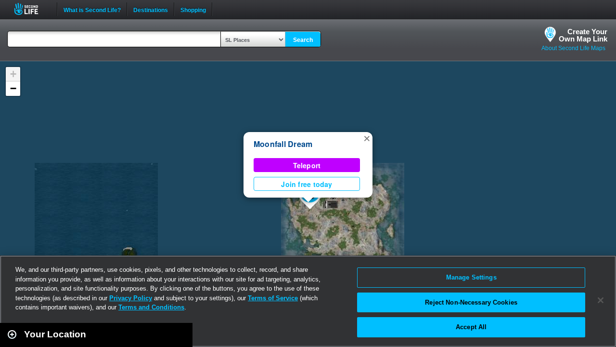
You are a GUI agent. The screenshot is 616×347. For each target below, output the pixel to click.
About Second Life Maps (573, 48)
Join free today (306, 184)
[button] (366, 138)
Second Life (31, 8)
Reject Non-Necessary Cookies (471, 302)
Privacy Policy (130, 298)
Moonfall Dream (283, 143)
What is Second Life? (92, 9)
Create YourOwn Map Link (583, 35)
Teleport (307, 165)
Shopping (193, 9)
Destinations (150, 9)
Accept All (471, 327)
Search (303, 40)
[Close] (600, 300)
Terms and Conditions (151, 307)
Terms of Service (273, 298)
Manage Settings (471, 277)
